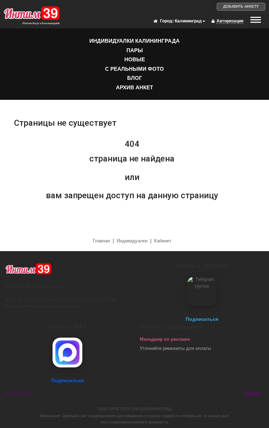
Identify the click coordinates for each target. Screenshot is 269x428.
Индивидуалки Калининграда (134, 41)
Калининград (188, 21)
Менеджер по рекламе (165, 339)
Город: (167, 21)
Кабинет (162, 240)
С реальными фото (134, 69)
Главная (102, 240)
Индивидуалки (132, 240)
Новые (134, 59)
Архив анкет (134, 87)
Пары (134, 50)
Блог (134, 78)
